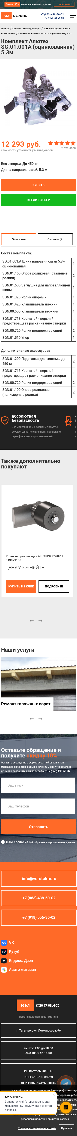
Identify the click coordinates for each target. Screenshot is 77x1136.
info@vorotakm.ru (39, 878)
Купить (38, 185)
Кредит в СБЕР (38, 200)
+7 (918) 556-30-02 (54, 18)
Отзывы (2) (55, 239)
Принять (66, 1128)
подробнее (54, 586)
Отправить (38, 827)
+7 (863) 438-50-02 (52, 14)
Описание (19, 239)
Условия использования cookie (37, 1128)
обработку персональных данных (54, 842)
